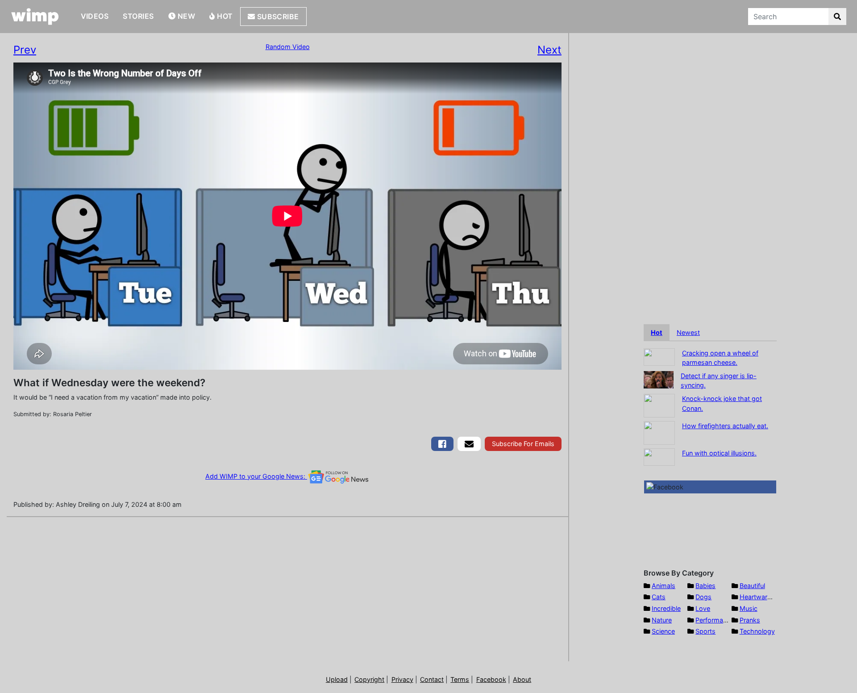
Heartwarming (761, 597)
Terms (459, 679)
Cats (659, 597)
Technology (757, 631)
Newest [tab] (688, 332)
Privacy (402, 679)
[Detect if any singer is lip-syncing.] (659, 379)
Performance (714, 620)
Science (663, 631)
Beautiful (752, 585)
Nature (662, 620)
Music (748, 608)
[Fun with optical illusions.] (659, 456)
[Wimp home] (35, 16)
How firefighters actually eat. (725, 426)
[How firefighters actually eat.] (659, 432)
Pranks (750, 620)
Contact (432, 679)
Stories (138, 16)
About (522, 679)
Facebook (491, 679)
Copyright (369, 679)
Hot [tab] (656, 332)
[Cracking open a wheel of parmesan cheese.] (659, 356)
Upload (337, 679)
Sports (705, 631)
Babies (705, 585)
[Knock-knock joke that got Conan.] (659, 405)
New (185, 16)
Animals (663, 585)
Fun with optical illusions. (719, 453)
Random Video (288, 46)
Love (702, 608)
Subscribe (277, 16)
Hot (224, 16)
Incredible (666, 608)
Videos (95, 16)
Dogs (703, 597)
